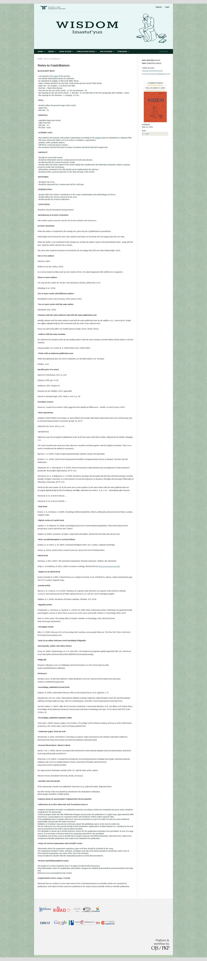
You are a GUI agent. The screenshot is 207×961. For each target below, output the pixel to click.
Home (40, 51)
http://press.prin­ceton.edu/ (109, 566)
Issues (51, 51)
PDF (147, 134)
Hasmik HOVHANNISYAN (152, 71)
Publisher (123, 51)
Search (164, 51)
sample (98, 138)
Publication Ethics (86, 51)
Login (167, 7)
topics (56, 76)
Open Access (65, 51)
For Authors (106, 51)
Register (159, 7)
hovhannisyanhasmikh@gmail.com (156, 74)
